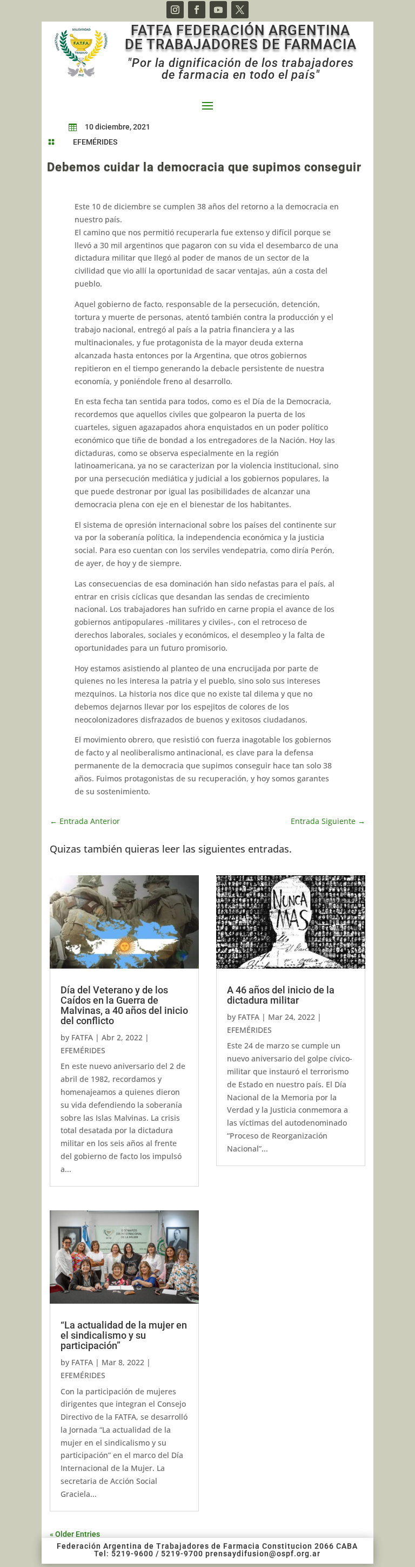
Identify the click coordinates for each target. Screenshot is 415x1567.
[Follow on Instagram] (175, 9)
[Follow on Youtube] (218, 9)
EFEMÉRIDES (95, 142)
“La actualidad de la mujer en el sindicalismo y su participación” (124, 1335)
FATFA (82, 1037)
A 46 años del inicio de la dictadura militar (280, 995)
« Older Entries (75, 1534)
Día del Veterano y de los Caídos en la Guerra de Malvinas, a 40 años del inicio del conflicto (124, 1005)
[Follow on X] (240, 9)
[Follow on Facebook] (196, 9)
